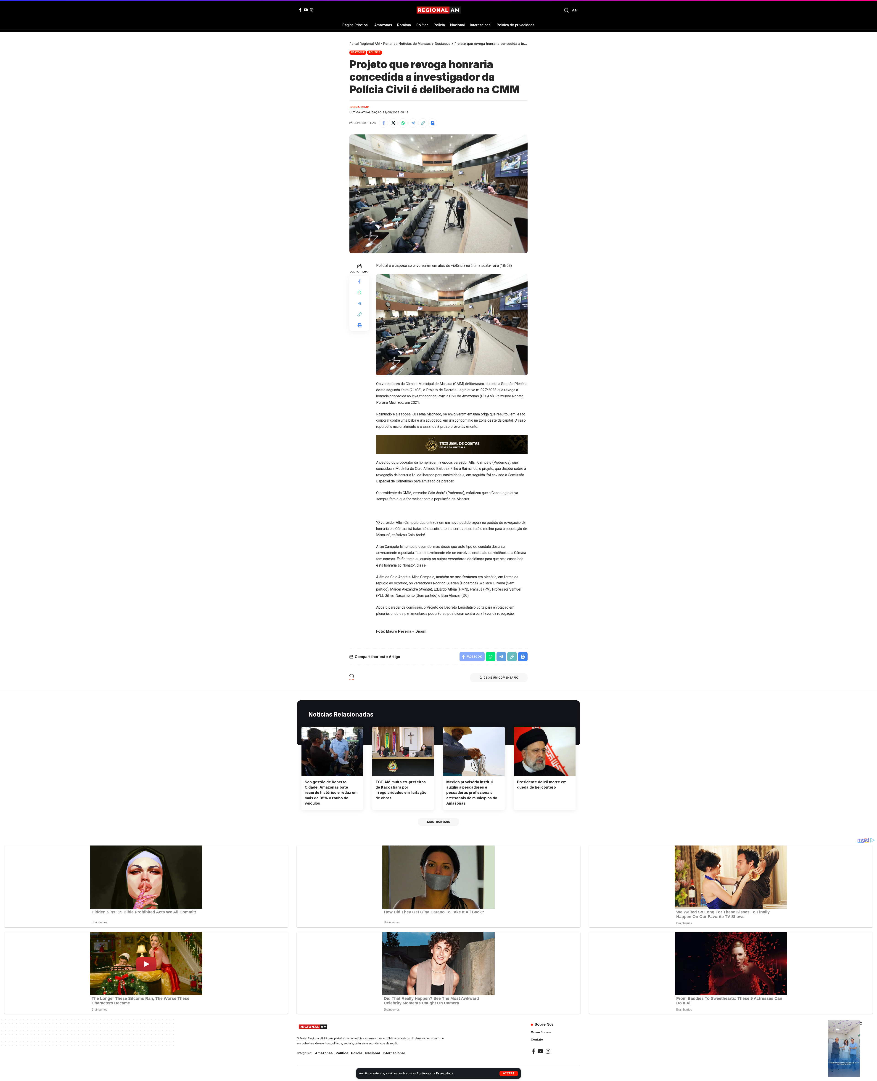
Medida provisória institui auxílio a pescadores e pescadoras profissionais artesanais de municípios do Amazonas (471, 792)
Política (374, 52)
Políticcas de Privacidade (435, 1073)
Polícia (356, 1053)
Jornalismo (359, 107)
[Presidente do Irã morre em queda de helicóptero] (545, 751)
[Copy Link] (422, 123)
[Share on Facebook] (383, 123)
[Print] (432, 123)
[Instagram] (311, 10)
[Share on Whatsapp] (403, 123)
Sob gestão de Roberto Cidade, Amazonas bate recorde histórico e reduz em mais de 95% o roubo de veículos (331, 792)
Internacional (394, 1053)
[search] (566, 10)
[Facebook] (300, 10)
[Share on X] (393, 123)
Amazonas (324, 1053)
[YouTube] (306, 10)
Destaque (358, 52)
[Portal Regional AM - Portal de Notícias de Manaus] (438, 10)
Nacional (372, 1053)
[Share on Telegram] (412, 123)
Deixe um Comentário (500, 677)
